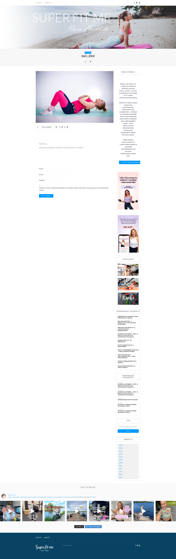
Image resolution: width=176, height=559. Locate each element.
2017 (120, 465)
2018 (120, 463)
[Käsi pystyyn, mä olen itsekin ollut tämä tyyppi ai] (121, 511)
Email (41, 174)
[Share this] (94, 61)
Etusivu (39, 2)
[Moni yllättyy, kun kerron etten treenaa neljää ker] (32, 511)
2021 (120, 454)
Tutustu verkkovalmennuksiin (131, 162)
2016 (120, 468)
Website (41, 180)
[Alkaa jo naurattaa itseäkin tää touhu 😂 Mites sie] (77, 511)
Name (41, 169)
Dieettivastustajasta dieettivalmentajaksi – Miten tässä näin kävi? (126, 356)
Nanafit (48, 2)
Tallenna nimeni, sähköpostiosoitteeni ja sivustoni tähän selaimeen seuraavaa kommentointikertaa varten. (73, 189)
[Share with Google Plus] (102, 61)
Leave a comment (46, 127)
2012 (120, 477)
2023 (121, 448)
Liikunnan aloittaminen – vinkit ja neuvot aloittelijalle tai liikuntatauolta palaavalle (128, 335)
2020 (121, 457)
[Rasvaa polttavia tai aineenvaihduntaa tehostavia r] (10, 511)
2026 (121, 445)
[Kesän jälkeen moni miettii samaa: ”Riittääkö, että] (143, 511)
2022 (121, 451)
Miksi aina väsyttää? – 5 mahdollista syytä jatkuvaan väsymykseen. (127, 323)
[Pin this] (106, 61)
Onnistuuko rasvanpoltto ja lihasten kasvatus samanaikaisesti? (126, 329)
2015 (120, 471)
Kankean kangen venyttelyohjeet (128, 399)
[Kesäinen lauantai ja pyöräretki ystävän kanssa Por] (54, 511)
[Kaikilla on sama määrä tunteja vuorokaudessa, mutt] (99, 511)
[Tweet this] (98, 61)
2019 (120, 460)
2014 (120, 474)
